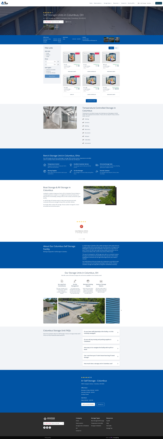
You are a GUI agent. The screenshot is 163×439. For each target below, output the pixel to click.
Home (77, 420)
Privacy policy (48, 437)
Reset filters (52, 76)
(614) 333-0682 (85, 39)
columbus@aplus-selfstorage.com (89, 40)
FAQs (107, 423)
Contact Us (78, 430)
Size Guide (108, 425)
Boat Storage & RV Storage (97, 420)
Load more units (91, 100)
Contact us (100, 404)
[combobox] (53, 21)
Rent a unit (158, 3)
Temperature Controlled (97, 423)
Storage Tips (109, 428)
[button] (68, 21)
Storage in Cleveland (96, 425)
